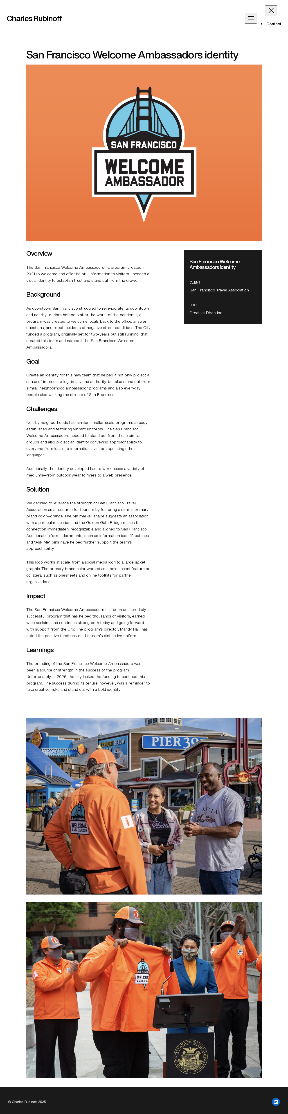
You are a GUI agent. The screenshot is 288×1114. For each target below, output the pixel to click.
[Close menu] (271, 10)
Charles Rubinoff (34, 18)
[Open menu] (251, 18)
